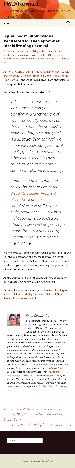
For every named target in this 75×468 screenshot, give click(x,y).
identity (7, 55)
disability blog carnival (15, 58)
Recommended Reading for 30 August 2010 (40, 424)
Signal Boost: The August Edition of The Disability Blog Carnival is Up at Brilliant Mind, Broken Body (34, 414)
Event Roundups (57, 51)
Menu (6, 23)
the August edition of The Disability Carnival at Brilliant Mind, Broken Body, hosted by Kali (35, 294)
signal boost (37, 55)
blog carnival (56, 55)
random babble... (55, 368)
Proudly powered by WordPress (37, 460)
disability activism (38, 51)
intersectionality (21, 55)
